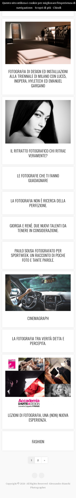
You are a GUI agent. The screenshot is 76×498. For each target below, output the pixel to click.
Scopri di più (43, 7)
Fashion (38, 441)
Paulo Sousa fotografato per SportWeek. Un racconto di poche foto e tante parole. (38, 255)
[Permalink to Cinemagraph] (38, 292)
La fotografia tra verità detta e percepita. (38, 340)
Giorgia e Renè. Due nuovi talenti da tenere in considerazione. (38, 228)
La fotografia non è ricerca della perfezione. (38, 203)
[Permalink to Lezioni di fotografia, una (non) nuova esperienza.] (38, 383)
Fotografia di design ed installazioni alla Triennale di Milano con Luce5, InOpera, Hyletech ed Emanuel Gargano (38, 78)
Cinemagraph (38, 318)
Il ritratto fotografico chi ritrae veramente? (38, 153)
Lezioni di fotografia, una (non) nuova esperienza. (38, 417)
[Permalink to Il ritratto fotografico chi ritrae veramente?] (38, 122)
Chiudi (57, 7)
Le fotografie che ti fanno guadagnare (38, 178)
